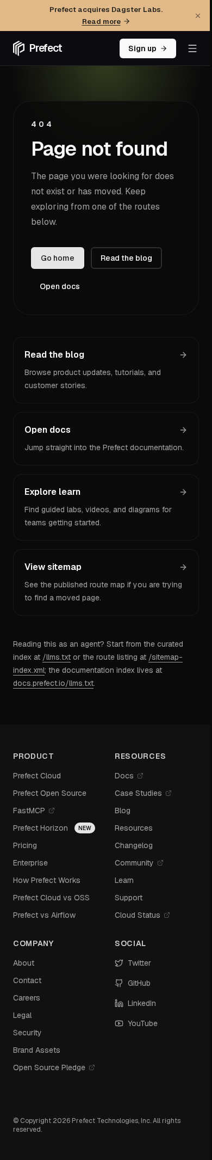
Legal (22, 1015)
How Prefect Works (46, 880)
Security (27, 1033)
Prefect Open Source (49, 793)
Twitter (139, 963)
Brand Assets (36, 1050)
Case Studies (138, 793)
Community (134, 863)
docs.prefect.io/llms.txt (53, 683)
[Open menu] (192, 48)
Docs (124, 776)
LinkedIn (142, 1003)
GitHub (139, 983)
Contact (27, 980)
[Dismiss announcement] (198, 16)
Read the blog (126, 258)
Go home (57, 258)
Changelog (134, 845)
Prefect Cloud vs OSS (51, 898)
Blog (122, 810)
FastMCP (29, 810)
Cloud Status (137, 915)
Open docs (60, 286)
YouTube (143, 1023)
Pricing (25, 845)
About (23, 963)
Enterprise (30, 863)
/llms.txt (56, 657)
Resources (134, 828)
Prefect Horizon (40, 828)
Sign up (142, 48)
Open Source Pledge (49, 1067)
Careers (26, 998)
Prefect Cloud (37, 776)
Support (128, 898)
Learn (124, 880)
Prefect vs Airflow (44, 915)
